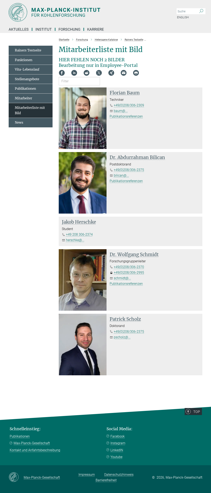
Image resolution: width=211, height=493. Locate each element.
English (183, 17)
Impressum (87, 475)
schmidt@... (122, 278)
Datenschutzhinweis (119, 475)
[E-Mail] (124, 73)
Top (196, 412)
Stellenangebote (27, 79)
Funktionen (23, 60)
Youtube (116, 457)
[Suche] (201, 11)
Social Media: (119, 429)
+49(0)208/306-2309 (129, 105)
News (19, 122)
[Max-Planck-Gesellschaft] (16, 477)
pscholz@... (122, 337)
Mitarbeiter (23, 98)
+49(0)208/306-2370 (129, 267)
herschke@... (75, 240)
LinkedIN (116, 450)
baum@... (121, 111)
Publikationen (25, 89)
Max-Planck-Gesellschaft (32, 443)
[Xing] (111, 73)
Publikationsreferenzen (126, 116)
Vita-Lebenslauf (27, 69)
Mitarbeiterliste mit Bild (30, 110)
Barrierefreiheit (106, 480)
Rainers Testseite (28, 50)
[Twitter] (99, 73)
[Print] (136, 73)
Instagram (117, 443)
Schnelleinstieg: (25, 429)
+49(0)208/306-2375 (129, 170)
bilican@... (121, 175)
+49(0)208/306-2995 (129, 272)
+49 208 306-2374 (79, 234)
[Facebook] (62, 73)
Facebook (117, 436)
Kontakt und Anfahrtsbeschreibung (35, 450)
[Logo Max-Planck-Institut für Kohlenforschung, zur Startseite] (86, 12)
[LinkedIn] (74, 73)
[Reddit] (86, 73)
